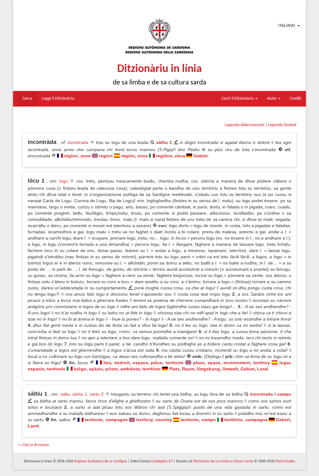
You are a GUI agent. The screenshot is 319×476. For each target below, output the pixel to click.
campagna (256, 419)
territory (261, 362)
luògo (80, 368)
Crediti (295, 98)
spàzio (96, 368)
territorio (56, 368)
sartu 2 (97, 394)
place (199, 362)
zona (142, 155)
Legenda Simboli (282, 125)
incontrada (261, 394)
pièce (156, 362)
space (213, 362)
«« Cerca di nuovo (33, 445)
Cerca (27, 98)
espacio (36, 368)
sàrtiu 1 (79, 394)
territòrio (151, 368)
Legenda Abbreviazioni (244, 125)
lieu (107, 362)
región (128, 155)
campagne (117, 419)
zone (85, 155)
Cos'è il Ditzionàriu (238, 98)
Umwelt (230, 368)
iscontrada (78, 142)
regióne (164, 155)
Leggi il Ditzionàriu (58, 98)
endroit (122, 362)
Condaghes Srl (162, 461)
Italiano (286, 25)
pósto (111, 368)
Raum (188, 368)
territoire (174, 362)
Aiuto (272, 98)
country (163, 419)
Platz (174, 368)
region (106, 155)
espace (140, 362)
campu (284, 394)
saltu (65, 394)
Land (262, 368)
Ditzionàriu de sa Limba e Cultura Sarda (223, 461)
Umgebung (208, 368)
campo (209, 419)
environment (236, 362)
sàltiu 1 (164, 142)
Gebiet (200, 155)
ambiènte (130, 368)
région (71, 155)
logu (64, 180)
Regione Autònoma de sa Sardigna (100, 461)
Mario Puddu (285, 461)
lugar (284, 362)
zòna (180, 155)
